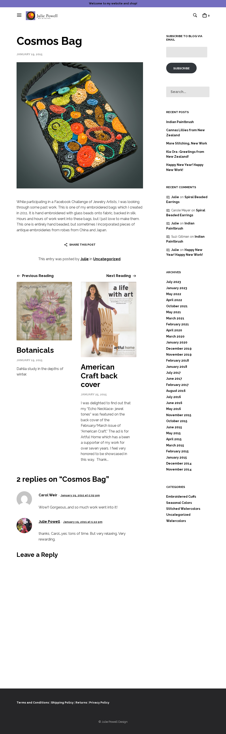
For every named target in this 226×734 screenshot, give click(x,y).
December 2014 (179, 463)
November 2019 (179, 354)
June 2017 (174, 378)
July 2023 (173, 282)
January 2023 (176, 288)
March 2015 (175, 445)
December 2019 (179, 348)
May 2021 (173, 312)
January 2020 (176, 342)
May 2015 (173, 433)
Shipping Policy (62, 702)
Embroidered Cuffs (181, 496)
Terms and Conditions (33, 702)
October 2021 (177, 306)
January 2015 (176, 457)
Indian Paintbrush (180, 122)
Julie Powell (49, 522)
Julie (84, 259)
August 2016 (176, 391)
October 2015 (176, 421)
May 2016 (173, 409)
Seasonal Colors (179, 503)
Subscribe (181, 68)
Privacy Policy (99, 702)
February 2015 (177, 451)
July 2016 (173, 397)
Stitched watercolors (183, 508)
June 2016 (174, 403)
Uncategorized (107, 259)
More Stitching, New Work (186, 143)
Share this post (82, 244)
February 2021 (177, 324)
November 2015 (178, 415)
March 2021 (175, 318)
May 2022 (173, 294)
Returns (81, 702)
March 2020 (175, 336)
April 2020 (174, 330)
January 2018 (176, 366)
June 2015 (174, 427)
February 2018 (177, 360)
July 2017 (173, 372)
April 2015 (173, 439)
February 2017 (177, 385)
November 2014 (179, 469)
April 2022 (174, 300)
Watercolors (176, 521)
